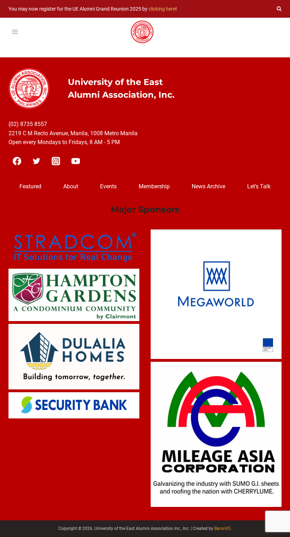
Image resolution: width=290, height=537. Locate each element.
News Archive (208, 186)
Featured (30, 186)
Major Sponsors (145, 209)
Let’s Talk (259, 186)
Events (108, 186)
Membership (154, 186)
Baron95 (222, 528)
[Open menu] (15, 32)
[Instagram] (55, 161)
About (70, 186)
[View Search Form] (279, 8)
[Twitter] (36, 161)
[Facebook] (16, 161)
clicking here (162, 9)
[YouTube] (75, 161)
